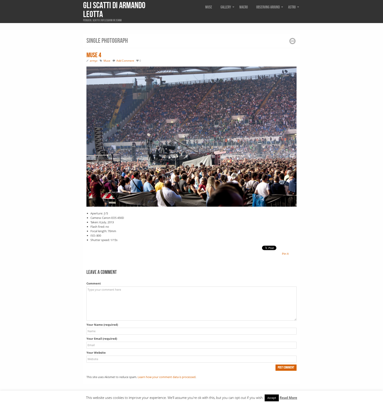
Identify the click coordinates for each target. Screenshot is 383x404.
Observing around (268, 7)
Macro (243, 7)
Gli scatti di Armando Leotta (114, 10)
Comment (93, 283)
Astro (292, 7)
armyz (94, 61)
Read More (288, 397)
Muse (208, 7)
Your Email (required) (101, 339)
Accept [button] (271, 398)
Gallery (226, 7)
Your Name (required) (102, 325)
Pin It (285, 254)
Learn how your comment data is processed (166, 377)
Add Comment (125, 61)
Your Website (96, 353)
